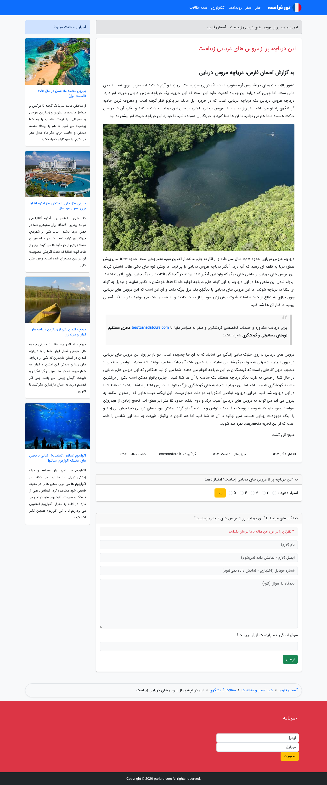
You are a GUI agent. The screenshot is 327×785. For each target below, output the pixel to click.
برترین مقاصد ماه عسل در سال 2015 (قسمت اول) (62, 93)
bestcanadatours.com (150, 328)
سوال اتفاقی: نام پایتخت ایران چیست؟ (267, 635)
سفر (249, 8)
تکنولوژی (218, 8)
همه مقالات (198, 8)
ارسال (290, 659)
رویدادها (235, 8)
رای (220, 493)
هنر (258, 8)
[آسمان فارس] (284, 7)
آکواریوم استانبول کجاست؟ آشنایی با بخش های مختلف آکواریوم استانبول (57, 458)
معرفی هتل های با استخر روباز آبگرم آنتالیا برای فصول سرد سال (58, 206)
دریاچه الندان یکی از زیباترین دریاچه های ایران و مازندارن (58, 332)
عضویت (290, 756)
